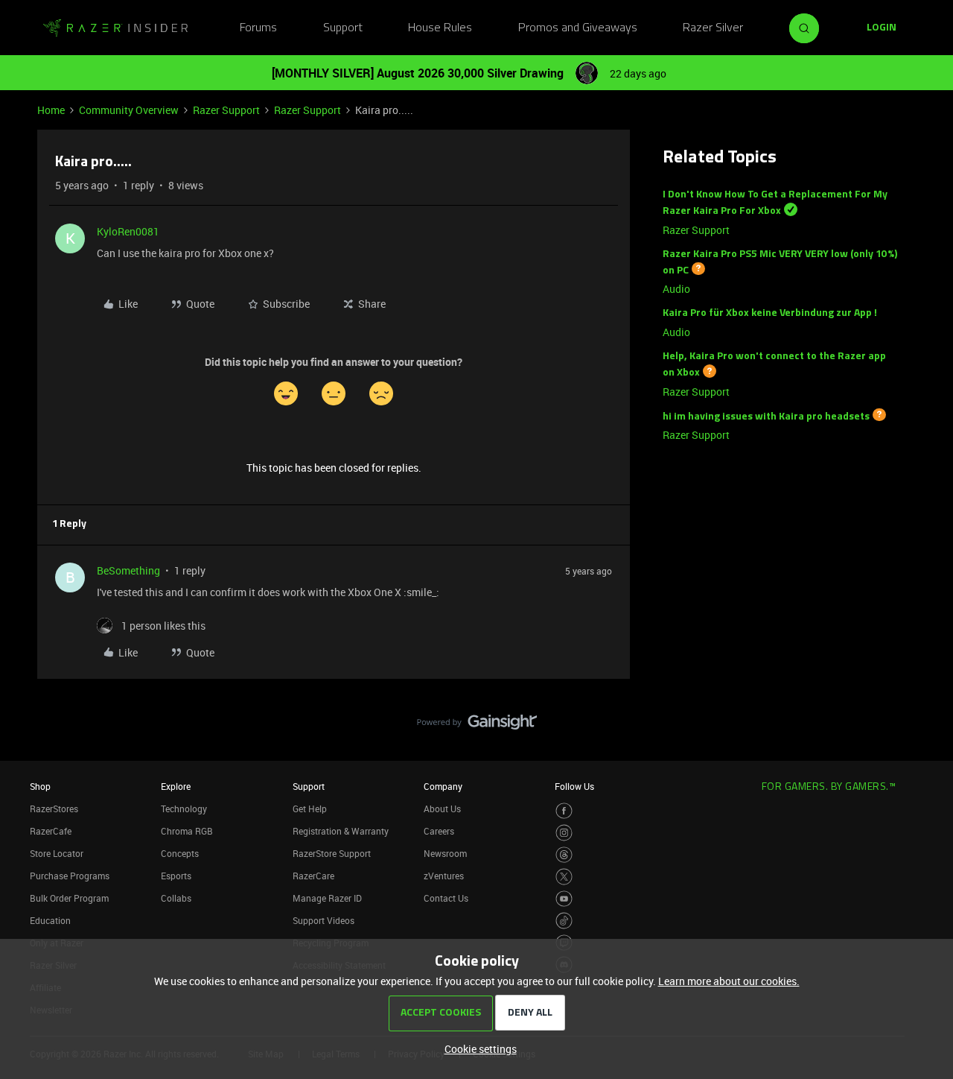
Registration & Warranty (341, 831)
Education (50, 920)
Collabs (176, 898)
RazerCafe (50, 831)
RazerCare (313, 876)
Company (443, 786)
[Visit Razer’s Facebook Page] (564, 811)
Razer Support (226, 110)
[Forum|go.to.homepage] (115, 28)
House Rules (440, 28)
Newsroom (445, 853)
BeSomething (128, 570)
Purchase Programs (69, 876)
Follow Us (574, 786)
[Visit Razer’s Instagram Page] (564, 832)
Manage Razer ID (327, 898)
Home (51, 110)
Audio (676, 289)
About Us (442, 808)
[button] (881, 28)
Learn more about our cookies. (729, 981)
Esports (176, 876)
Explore (176, 786)
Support (343, 28)
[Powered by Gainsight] (477, 726)
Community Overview (129, 110)
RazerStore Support (332, 853)
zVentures (444, 876)
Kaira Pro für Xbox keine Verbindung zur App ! (770, 313)
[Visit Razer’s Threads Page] (564, 855)
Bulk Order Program (69, 898)
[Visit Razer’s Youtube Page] (564, 899)
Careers (439, 831)
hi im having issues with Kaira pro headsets (766, 416)
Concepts (180, 853)
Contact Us (446, 898)
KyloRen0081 (128, 231)
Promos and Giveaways (577, 28)
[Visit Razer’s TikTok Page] (564, 920)
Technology (184, 808)
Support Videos (323, 920)
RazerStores (54, 808)
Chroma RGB (187, 831)
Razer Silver (713, 28)
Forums (258, 28)
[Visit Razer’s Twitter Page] (564, 876)
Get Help (310, 808)
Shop (40, 786)
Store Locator (56, 853)
